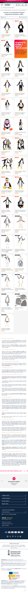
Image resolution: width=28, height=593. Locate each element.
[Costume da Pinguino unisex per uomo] (7, 85)
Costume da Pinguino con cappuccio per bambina (7, 250)
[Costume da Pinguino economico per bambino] (21, 280)
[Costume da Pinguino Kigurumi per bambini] (21, 66)
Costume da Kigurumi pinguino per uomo (6, 113)
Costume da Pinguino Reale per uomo (6, 230)
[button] (26, 5)
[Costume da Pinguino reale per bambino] (7, 27)
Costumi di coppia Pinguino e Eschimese (6, 172)
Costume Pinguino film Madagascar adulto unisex (7, 269)
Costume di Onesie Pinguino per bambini (6, 211)
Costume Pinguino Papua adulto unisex (20, 172)
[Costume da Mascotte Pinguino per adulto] (21, 85)
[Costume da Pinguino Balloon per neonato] (7, 124)
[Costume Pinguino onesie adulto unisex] (7, 46)
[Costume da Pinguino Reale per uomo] (7, 222)
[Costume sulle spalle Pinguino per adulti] (21, 261)
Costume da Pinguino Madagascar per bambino (7, 289)
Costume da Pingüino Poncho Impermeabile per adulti (7, 309)
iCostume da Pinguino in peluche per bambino (20, 113)
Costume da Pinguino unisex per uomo (6, 94)
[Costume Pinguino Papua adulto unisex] (21, 163)
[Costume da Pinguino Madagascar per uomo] (21, 241)
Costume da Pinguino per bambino (20, 133)
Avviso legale (22, 545)
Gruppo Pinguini (18, 151)
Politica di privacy (6, 545)
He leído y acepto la (9, 514)
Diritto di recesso (14, 547)
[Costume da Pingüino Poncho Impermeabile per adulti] (7, 300)
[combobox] (14, 8)
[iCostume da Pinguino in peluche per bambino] (21, 105)
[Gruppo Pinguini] (21, 144)
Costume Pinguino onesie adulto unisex (6, 55)
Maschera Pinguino (19, 307)
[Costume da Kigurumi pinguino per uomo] (7, 105)
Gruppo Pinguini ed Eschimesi (5, 152)
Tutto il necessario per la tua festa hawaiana (14, 2)
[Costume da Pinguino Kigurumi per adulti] (7, 66)
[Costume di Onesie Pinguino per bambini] (7, 202)
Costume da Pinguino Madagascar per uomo (20, 250)
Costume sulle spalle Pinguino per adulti (19, 269)
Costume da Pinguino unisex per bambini (19, 191)
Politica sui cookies (14, 545)
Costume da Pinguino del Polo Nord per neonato (6, 191)
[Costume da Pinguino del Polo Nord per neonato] (7, 183)
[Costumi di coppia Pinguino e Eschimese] (7, 163)
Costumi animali (15, 10)
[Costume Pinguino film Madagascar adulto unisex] (7, 261)
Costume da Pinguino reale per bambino (6, 35)
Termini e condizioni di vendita (8, 546)
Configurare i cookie (21, 546)
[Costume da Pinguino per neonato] (21, 222)
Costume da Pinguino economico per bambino (20, 289)
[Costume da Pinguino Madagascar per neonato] (21, 27)
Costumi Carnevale (7, 10)
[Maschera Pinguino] (21, 300)
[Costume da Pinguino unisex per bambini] (21, 183)
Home (2, 10)
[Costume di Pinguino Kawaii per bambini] (7, 320)
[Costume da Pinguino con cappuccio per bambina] (7, 241)
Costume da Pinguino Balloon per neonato (6, 133)
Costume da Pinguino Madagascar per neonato (20, 35)
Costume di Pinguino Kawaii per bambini (5, 329)
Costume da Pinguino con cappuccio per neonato (20, 211)
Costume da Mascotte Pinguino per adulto (20, 94)
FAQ (16, 546)
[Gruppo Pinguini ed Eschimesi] (7, 144)
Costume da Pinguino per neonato (20, 230)
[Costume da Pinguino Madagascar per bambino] (7, 280)
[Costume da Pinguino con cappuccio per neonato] (21, 202)
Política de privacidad (12, 514)
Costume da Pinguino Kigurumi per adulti (6, 74)
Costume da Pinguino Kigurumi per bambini (19, 74)
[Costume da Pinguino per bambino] (21, 124)
